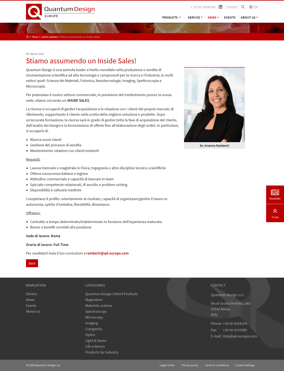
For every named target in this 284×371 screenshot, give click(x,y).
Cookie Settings (245, 365)
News (30, 299)
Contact (232, 7)
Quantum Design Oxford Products (111, 294)
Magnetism (93, 299)
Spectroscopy (96, 311)
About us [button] (248, 17)
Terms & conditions (217, 365)
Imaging (91, 323)
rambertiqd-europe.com (107, 253)
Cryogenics (93, 329)
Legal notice (167, 365)
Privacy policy (189, 365)
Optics (90, 334)
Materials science (98, 305)
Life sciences (95, 346)
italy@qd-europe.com (240, 336)
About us (33, 311)
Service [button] (194, 17)
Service (31, 294)
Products (170, 17)
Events (230, 17)
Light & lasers (95, 340)
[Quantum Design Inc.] (60, 11)
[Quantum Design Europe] (27, 37)
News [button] (212, 17)
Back (32, 263)
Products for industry (101, 352)
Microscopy (94, 317)
